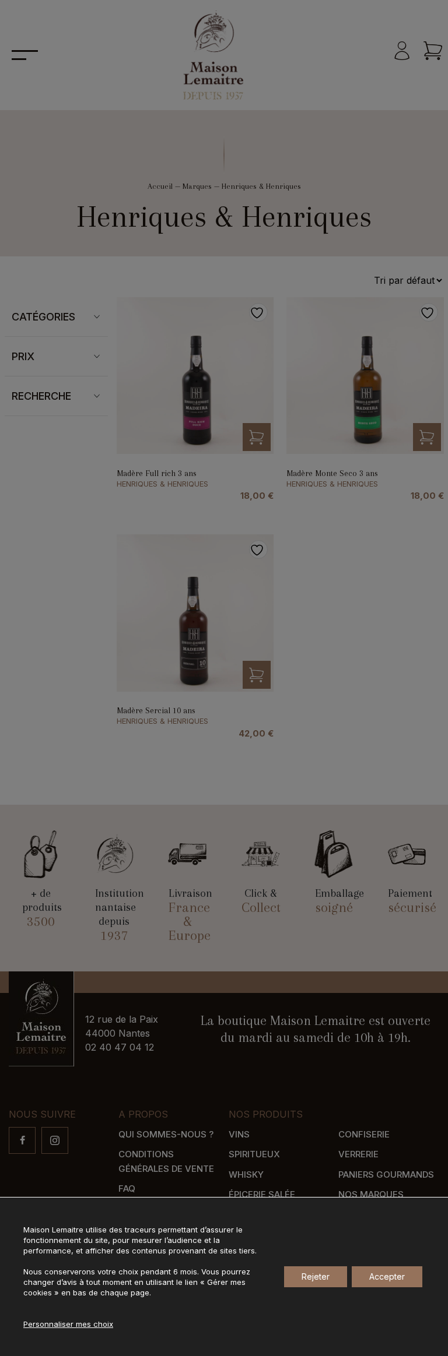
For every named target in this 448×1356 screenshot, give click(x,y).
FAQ (126, 1188)
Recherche (41, 396)
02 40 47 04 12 (119, 1047)
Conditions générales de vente (166, 1161)
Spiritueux (254, 1154)
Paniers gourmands (386, 1174)
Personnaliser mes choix (68, 1324)
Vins (239, 1134)
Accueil (160, 186)
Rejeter (316, 1276)
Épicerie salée (262, 1194)
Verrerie (358, 1154)
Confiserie (364, 1134)
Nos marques (371, 1194)
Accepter (387, 1276)
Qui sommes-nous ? (166, 1134)
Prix (23, 356)
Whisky (246, 1174)
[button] (257, 437)
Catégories (43, 317)
